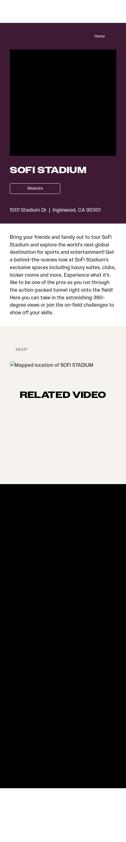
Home (99, 36)
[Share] (113, 36)
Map (22, 350)
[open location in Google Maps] (51, 365)
